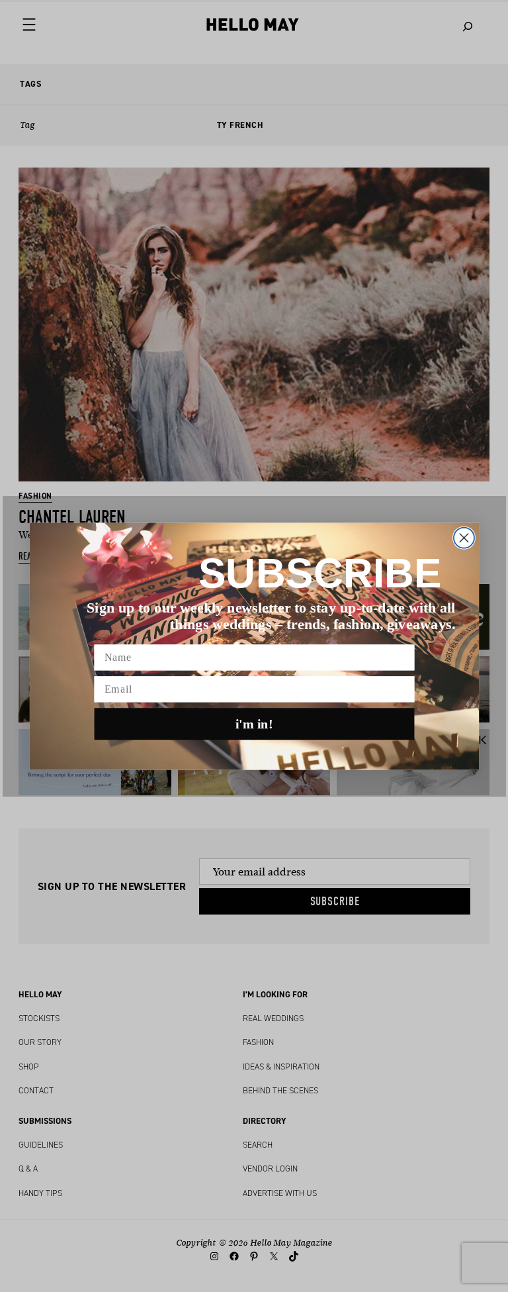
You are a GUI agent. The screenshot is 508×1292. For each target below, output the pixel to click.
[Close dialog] (463, 537)
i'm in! (254, 724)
